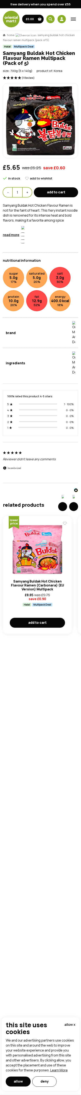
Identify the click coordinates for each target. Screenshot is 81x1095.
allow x (69, 1024)
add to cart (56, 192)
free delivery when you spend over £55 (40, 4)
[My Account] (62, 19)
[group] (40, 465)
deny (44, 1081)
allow (18, 1081)
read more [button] (11, 235)
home (10, 35)
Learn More (59, 1070)
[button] (33, 19)
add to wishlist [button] (41, 178)
